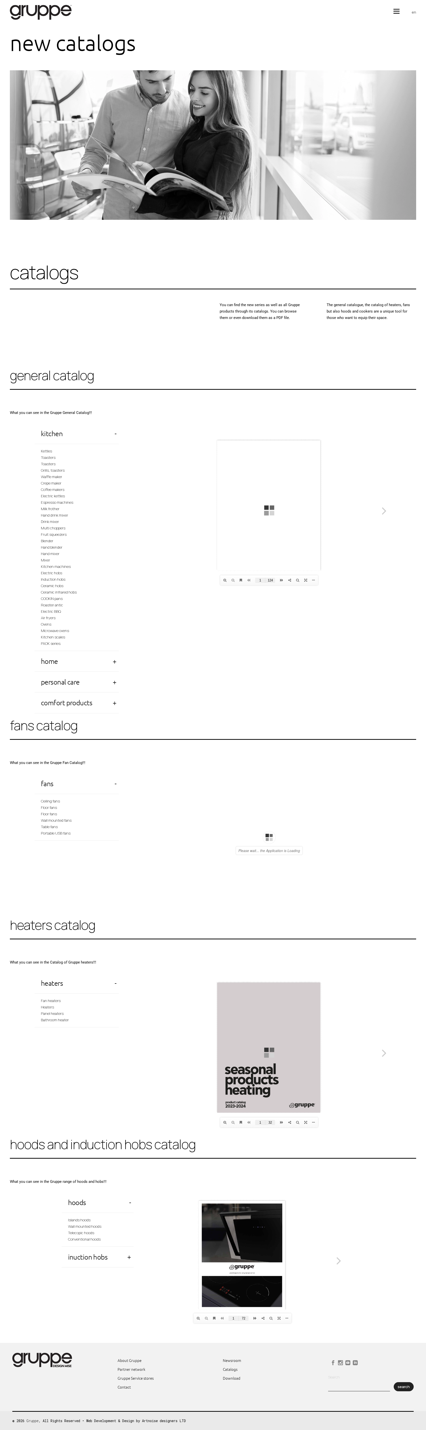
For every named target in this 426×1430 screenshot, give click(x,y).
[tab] (77, 433)
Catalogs (230, 1369)
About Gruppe (130, 1360)
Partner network (131, 1369)
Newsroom (232, 1360)
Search (334, 1377)
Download (231, 1378)
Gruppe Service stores (136, 1378)
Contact (124, 1387)
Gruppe (32, 1420)
